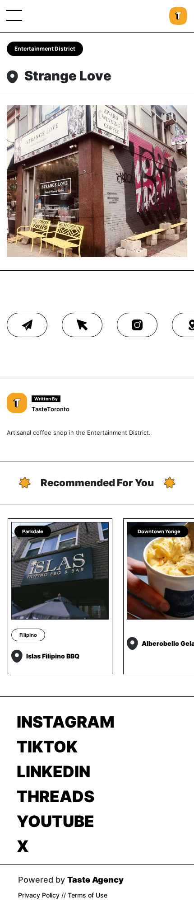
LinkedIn (53, 771)
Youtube (55, 821)
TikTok (47, 747)
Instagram (66, 722)
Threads (55, 796)
